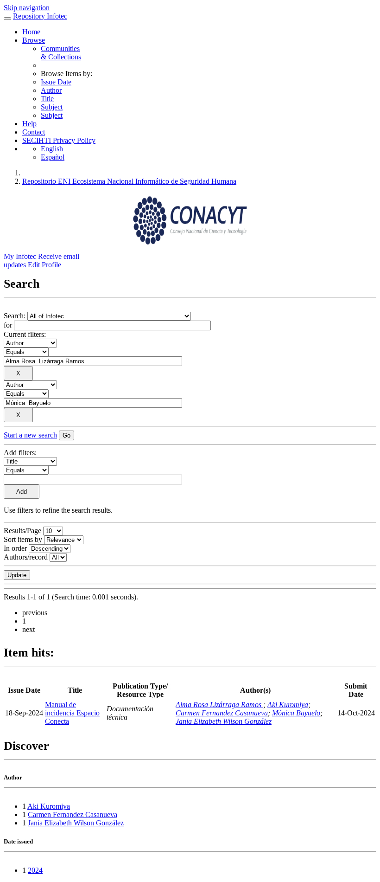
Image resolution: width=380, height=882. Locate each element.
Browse (33, 40)
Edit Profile (44, 265)
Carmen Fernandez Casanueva (222, 713)
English (52, 149)
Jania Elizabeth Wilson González (224, 721)
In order (15, 548)
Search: (15, 316)
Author (51, 90)
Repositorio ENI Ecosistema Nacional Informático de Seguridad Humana (129, 181)
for (8, 325)
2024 (35, 870)
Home (31, 32)
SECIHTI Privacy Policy (58, 140)
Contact (33, 132)
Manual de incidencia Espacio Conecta (72, 713)
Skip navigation (27, 8)
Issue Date (56, 82)
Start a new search (30, 435)
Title (47, 99)
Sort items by (23, 539)
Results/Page (22, 530)
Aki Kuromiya (287, 704)
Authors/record (26, 557)
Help (29, 124)
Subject (52, 107)
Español (52, 157)
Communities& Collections (61, 53)
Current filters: (25, 334)
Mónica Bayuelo (296, 713)
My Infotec (20, 256)
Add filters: (20, 453)
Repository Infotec (40, 16)
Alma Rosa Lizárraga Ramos (219, 704)
